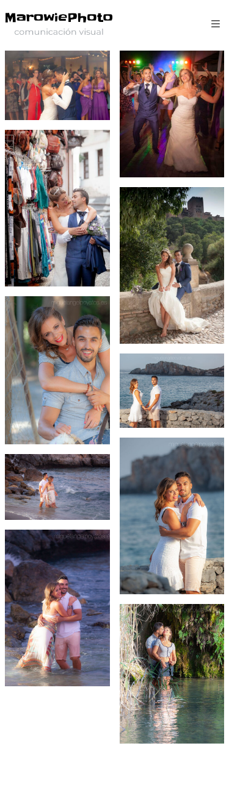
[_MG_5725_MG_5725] (172, 114)
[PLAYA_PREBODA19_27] (172, 390)
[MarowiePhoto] (59, 23)
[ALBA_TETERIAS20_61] (57, 208)
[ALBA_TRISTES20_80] (172, 265)
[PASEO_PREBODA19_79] (57, 370)
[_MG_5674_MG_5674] (57, 85)
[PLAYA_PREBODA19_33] (172, 516)
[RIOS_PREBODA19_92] (172, 674)
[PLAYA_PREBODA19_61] (57, 487)
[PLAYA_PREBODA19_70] (57, 608)
